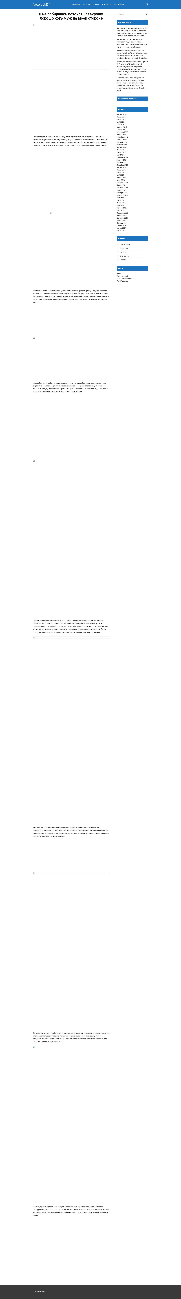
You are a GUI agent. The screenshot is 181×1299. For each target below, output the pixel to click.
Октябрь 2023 (122, 162)
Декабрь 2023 (122, 157)
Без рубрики (119, 4)
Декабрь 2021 (122, 218)
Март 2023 (121, 180)
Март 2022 (121, 210)
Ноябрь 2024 (122, 140)
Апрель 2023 (122, 178)
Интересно (76, 4)
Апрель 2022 (122, 208)
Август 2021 (121, 228)
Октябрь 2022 (122, 193)
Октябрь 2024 (122, 142)
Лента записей (122, 276)
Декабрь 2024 (122, 137)
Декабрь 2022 (122, 188)
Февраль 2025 (122, 132)
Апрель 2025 (122, 127)
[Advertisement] (71, 87)
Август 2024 (121, 147)
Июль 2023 (121, 170)
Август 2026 (121, 115)
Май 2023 (120, 175)
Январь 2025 (122, 135)
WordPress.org (122, 281)
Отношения (106, 4)
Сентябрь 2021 (122, 226)
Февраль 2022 (122, 213)
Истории (86, 4)
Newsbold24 (41, 4)
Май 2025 (120, 125)
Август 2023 (121, 168)
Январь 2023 (122, 185)
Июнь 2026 (121, 120)
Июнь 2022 (121, 203)
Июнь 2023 (121, 173)
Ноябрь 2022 (122, 190)
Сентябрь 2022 (122, 195)
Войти (119, 273)
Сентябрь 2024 (122, 145)
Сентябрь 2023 (122, 165)
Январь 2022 (122, 215)
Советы (96, 4)
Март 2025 (121, 130)
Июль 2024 (121, 150)
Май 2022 (120, 205)
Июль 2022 (121, 200)
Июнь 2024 (121, 152)
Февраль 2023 (122, 183)
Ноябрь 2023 (122, 160)
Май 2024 (120, 155)
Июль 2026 (121, 117)
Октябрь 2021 (122, 223)
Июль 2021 (121, 231)
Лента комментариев (125, 279)
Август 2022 (121, 198)
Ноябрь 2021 (122, 221)
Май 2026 (120, 122)
